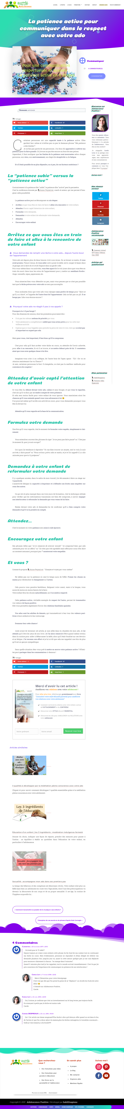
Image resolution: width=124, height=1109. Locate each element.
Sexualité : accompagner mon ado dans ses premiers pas (39, 881)
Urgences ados (75, 1079)
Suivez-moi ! (97, 175)
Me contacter (75, 1075)
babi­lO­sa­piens (99, 378)
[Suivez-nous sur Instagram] (98, 1066)
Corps (51, 1038)
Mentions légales (76, 1083)
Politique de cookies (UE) (39, 1092)
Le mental (98, 295)
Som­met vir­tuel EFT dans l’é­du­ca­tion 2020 (99, 252)
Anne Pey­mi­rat (47, 190)
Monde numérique (67, 1038)
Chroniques (99, 329)
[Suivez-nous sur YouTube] (106, 1075)
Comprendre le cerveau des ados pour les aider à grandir (100, 353)
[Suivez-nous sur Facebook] (98, 1075)
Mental (57, 1038)
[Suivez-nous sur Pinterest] (106, 1066)
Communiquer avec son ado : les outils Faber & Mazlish (100, 320)
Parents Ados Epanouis (98, 382)
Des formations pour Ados (51, 1069)
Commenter (96, 76)
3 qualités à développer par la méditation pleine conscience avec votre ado (47, 786)
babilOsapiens (70, 1102)
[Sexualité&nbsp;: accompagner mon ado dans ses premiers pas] (31, 861)
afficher (31, 110)
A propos (73, 1066)
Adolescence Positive (38, 1102)
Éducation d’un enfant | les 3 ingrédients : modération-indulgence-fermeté (47, 832)
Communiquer (95, 60)
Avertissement (53, 1092)
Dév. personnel (79, 1038)
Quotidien (33, 1038)
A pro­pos (104, 168)
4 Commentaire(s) (95, 68)
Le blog (72, 1071)
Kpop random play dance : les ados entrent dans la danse (100, 285)
